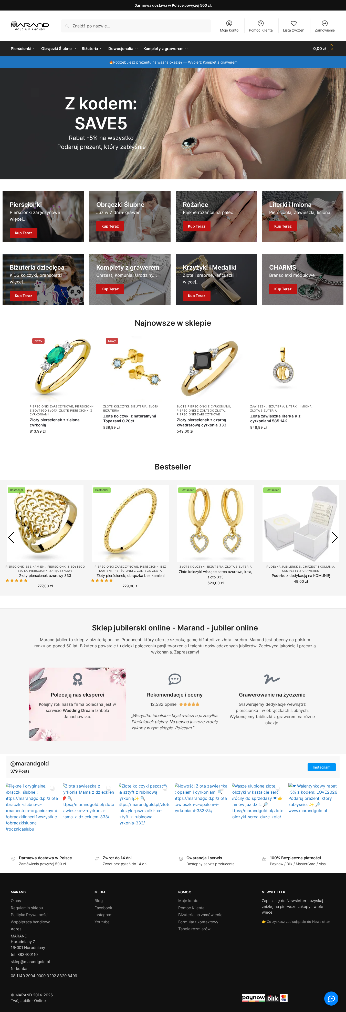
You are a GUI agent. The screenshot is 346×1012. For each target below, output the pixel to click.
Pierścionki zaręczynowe (51, 406)
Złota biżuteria (263, 410)
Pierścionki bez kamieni (25, 566)
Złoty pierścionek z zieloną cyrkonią (55, 422)
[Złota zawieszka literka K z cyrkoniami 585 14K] (283, 369)
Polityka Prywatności (29, 914)
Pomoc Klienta (261, 30)
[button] (324, 48)
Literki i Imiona (298, 406)
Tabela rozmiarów (194, 928)
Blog (99, 900)
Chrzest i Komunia (318, 566)
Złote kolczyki (116, 406)
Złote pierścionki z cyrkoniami (203, 406)
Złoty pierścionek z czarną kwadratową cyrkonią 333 (201, 422)
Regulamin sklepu (27, 907)
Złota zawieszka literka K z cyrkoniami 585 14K (275, 419)
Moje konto (229, 30)
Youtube (102, 921)
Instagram (322, 767)
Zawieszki (258, 406)
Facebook (103, 907)
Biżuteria (139, 406)
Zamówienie (325, 30)
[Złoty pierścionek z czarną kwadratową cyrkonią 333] (210, 369)
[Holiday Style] (130, 216)
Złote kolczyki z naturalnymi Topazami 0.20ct (129, 419)
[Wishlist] (88, 343)
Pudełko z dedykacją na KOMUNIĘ (301, 575)
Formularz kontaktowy (198, 921)
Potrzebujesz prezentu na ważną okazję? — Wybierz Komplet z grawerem (175, 62)
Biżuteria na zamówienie (200, 914)
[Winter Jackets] (216, 216)
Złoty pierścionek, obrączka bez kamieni (130, 575)
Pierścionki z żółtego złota (201, 410)
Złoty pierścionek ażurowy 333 (45, 575)
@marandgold (29, 763)
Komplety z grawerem (301, 571)
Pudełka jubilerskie (283, 566)
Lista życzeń (293, 30)
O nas (16, 900)
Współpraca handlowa (30, 921)
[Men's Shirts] (43, 216)
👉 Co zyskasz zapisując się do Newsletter (296, 921)
